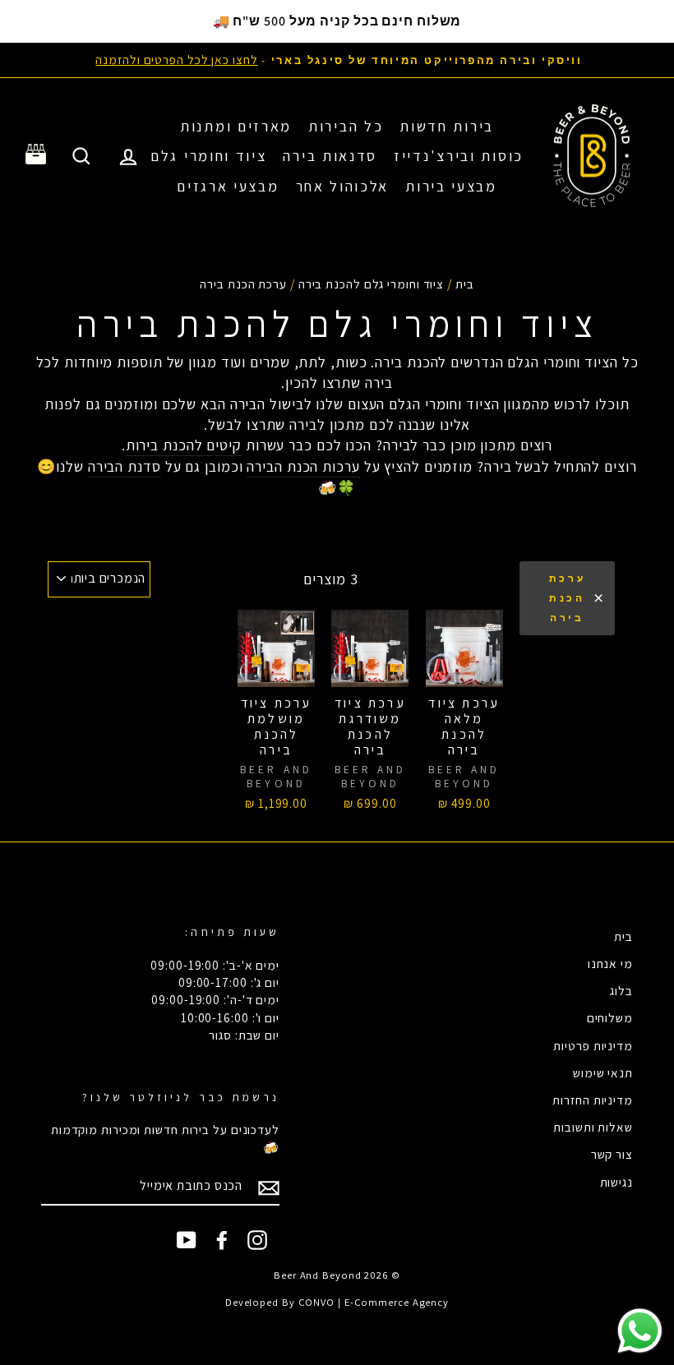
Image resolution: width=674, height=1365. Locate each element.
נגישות (616, 1182)
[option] (337, 59)
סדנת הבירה (124, 466)
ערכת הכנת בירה (567, 598)
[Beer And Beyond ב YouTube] (186, 1240)
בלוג (621, 990)
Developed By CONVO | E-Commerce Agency (337, 1302)
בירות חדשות (446, 126)
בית (464, 283)
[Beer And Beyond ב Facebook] (222, 1240)
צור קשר (612, 1154)
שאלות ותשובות (593, 1126)
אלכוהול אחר (343, 186)
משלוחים (610, 1017)
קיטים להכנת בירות (184, 445)
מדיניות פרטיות (593, 1045)
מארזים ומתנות (236, 126)
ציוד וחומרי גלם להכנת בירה (371, 283)
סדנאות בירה (330, 155)
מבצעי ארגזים (228, 186)
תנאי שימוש (603, 1072)
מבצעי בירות (451, 186)
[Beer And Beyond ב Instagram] (257, 1240)
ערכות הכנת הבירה (303, 466)
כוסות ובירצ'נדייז (459, 155)
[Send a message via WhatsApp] (640, 1331)
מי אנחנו (610, 963)
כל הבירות (345, 126)
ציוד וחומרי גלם (208, 155)
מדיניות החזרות (592, 1099)
